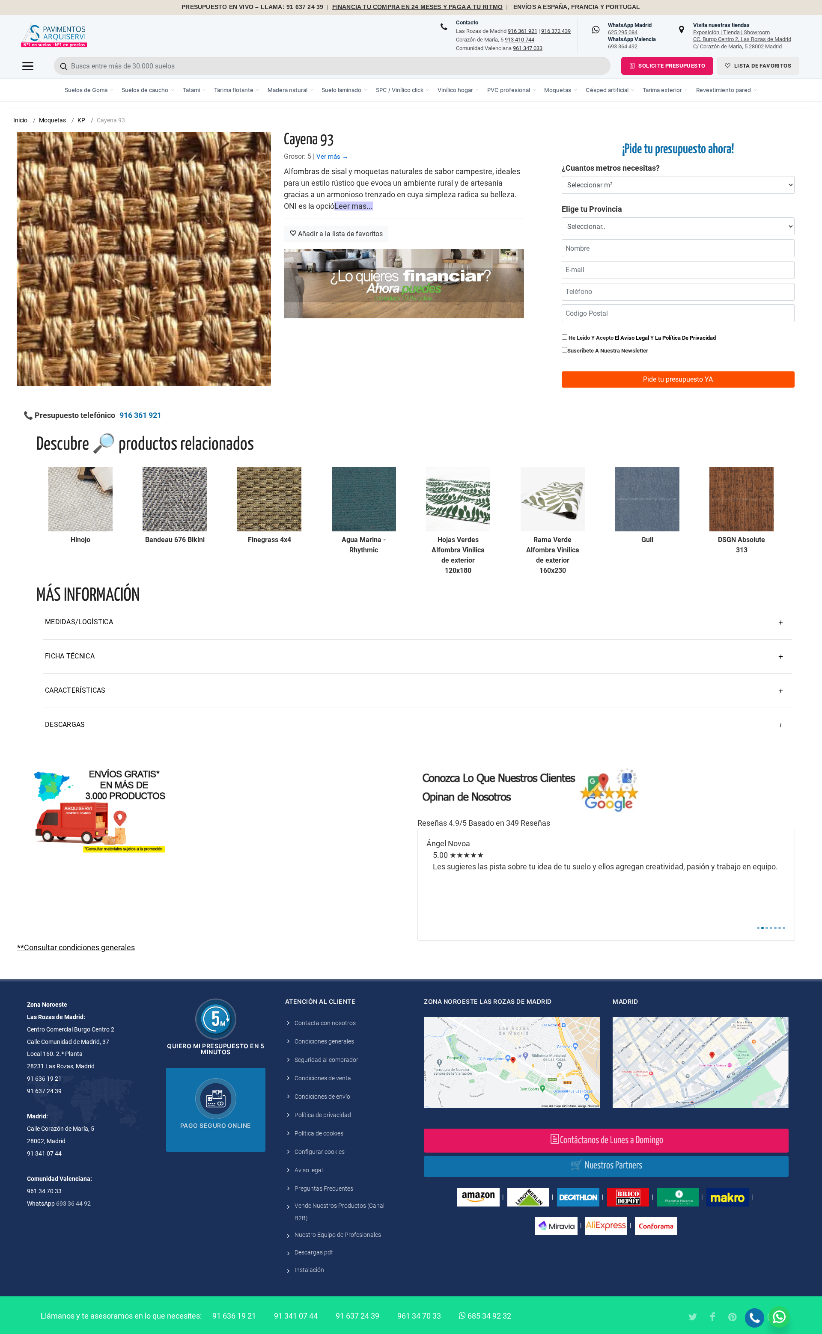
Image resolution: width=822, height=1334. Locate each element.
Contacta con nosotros (325, 1023)
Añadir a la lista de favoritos (339, 234)
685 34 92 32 (488, 1315)
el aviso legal (632, 338)
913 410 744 (519, 39)
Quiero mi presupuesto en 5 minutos (215, 1048)
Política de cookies (319, 1133)
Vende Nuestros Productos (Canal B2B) (339, 1211)
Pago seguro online (215, 1125)
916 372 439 (556, 31)
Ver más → (332, 156)
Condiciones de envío (322, 1096)
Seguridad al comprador (326, 1059)
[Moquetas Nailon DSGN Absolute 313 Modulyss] (741, 499)
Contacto (467, 22)
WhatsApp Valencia (632, 43)
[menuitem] (89, 90)
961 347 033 (527, 48)
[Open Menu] (28, 66)
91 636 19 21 (234, 1315)
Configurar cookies (320, 1151)
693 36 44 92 (73, 1203)
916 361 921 (522, 31)
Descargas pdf (314, 1252)
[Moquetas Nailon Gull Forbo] (647, 499)
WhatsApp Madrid (630, 29)
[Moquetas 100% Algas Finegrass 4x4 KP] (269, 499)
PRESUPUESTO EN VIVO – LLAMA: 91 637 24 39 (252, 7)
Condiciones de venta (323, 1078)
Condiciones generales (324, 1041)
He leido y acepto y (641, 338)
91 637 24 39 (357, 1315)
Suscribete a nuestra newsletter (607, 350)
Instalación (309, 1269)
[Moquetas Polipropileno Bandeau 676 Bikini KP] (175, 499)
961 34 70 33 (419, 1315)
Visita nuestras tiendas (742, 35)
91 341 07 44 (296, 1315)
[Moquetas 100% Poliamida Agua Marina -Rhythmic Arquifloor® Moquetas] (364, 499)
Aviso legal (309, 1170)
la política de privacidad (685, 338)
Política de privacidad (323, 1115)
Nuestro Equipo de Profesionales (338, 1234)
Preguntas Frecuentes (324, 1188)
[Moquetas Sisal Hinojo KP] (80, 499)
